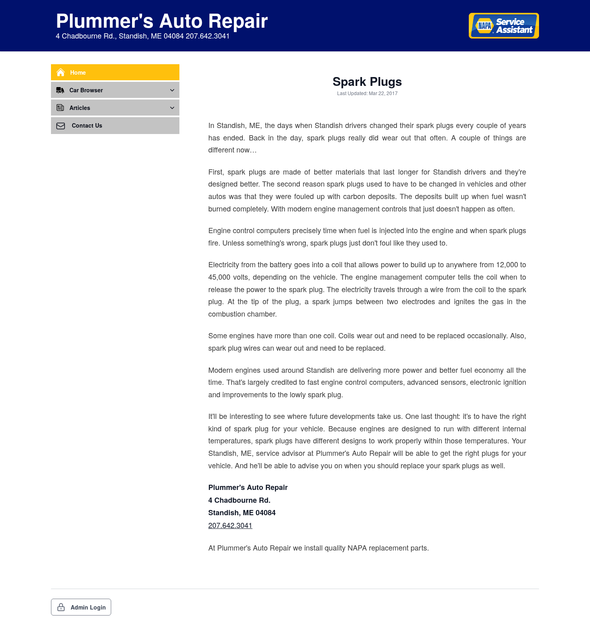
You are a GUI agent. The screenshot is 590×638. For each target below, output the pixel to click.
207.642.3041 (230, 525)
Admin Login (88, 607)
